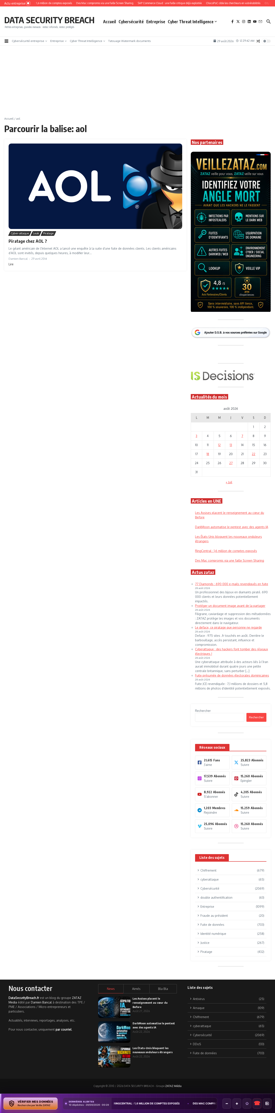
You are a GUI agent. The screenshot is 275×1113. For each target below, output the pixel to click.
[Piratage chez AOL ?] (95, 186)
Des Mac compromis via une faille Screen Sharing (229, 560)
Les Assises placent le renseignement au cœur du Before (150, 1003)
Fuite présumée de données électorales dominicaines (232, 675)
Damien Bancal (41, 1002)
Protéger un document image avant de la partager (230, 606)
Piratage (48, 233)
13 (231, 445)
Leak (36, 233)
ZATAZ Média (173, 1086)
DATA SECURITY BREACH (49, 19)
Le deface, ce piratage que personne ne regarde (228, 627)
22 (253, 454)
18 (207, 454)
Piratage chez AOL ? (28, 241)
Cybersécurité (131, 21)
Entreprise (155, 21)
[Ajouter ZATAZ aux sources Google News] (267, 1103)
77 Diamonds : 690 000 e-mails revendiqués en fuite (231, 584)
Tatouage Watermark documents (129, 41)
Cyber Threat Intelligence (191, 21)
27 (231, 463)
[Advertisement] (137, 84)
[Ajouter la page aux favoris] (247, 1103)
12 (219, 445)
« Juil (229, 482)
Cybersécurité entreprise (28, 41)
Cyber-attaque (20, 233)
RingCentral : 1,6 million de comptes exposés (226, 551)
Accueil (109, 21)
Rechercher (203, 711)
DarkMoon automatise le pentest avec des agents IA (231, 527)
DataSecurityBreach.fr (24, 998)
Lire (11, 264)
